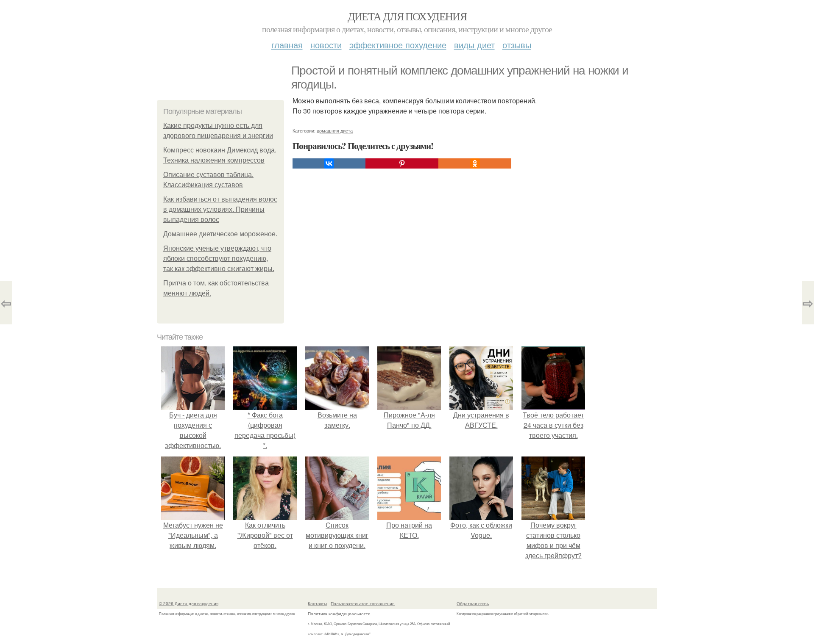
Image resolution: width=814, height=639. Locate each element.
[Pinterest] (401, 163)
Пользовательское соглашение (363, 603)
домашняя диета (335, 130)
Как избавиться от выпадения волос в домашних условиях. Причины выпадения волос (220, 209)
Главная (287, 45)
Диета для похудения (407, 16)
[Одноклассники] (474, 163)
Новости (326, 45)
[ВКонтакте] (329, 163)
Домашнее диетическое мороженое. (220, 234)
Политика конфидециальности (339, 614)
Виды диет (474, 45)
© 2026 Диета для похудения (188, 603)
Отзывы (516, 45)
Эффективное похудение (397, 45)
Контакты (317, 603)
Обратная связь (473, 603)
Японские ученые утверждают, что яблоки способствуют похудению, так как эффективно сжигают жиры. (218, 258)
